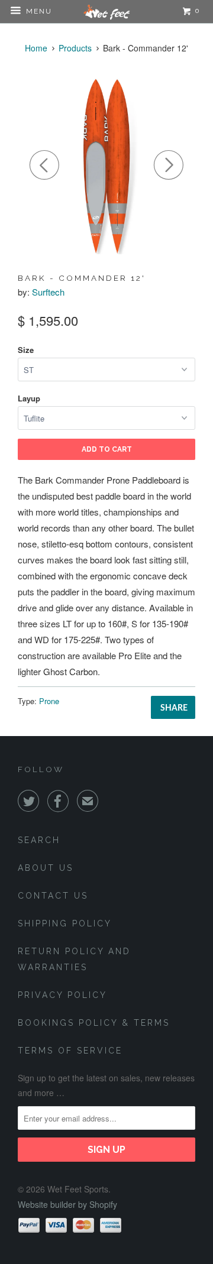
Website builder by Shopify (67, 1204)
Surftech (48, 292)
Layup (29, 398)
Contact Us (53, 895)
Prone (49, 700)
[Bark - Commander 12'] (106, 165)
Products (75, 48)
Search (39, 840)
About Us (45, 868)
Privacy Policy (62, 995)
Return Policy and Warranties (74, 959)
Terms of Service (70, 1050)
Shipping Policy (65, 923)
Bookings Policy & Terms (94, 1023)
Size (26, 349)
